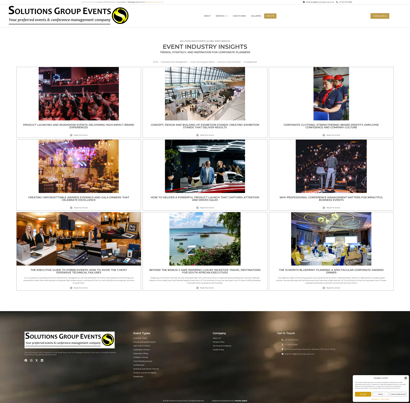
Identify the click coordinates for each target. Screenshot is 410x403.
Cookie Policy (375, 399)
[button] (406, 378)
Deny (380, 394)
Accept (363, 394)
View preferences (398, 394)
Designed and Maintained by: (229, 401)
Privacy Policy (385, 399)
